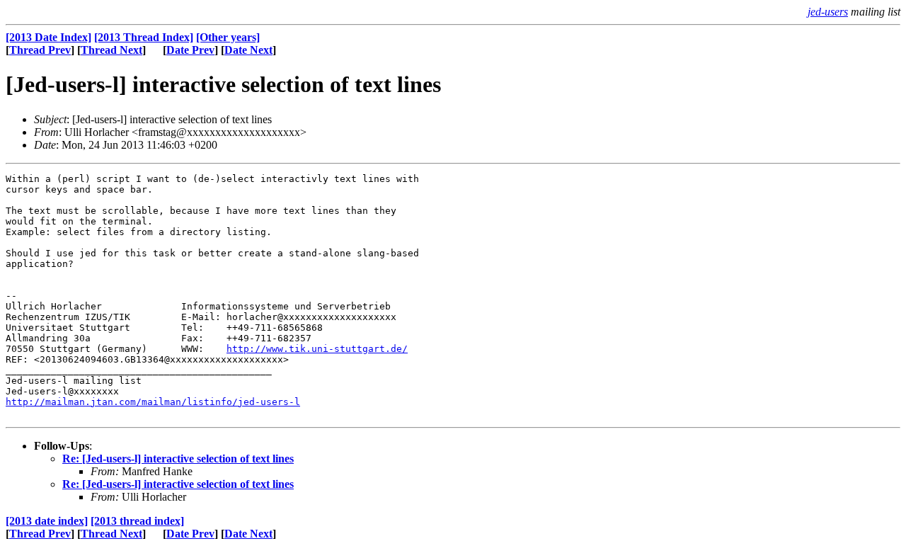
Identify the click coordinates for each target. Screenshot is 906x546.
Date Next (248, 50)
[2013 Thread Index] (143, 37)
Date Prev (190, 50)
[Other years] (228, 37)
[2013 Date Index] (48, 37)
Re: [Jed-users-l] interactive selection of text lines (178, 459)
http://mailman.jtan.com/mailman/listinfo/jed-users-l (153, 402)
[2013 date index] (47, 521)
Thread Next (111, 50)
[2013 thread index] (137, 521)
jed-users (828, 12)
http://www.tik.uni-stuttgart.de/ (317, 348)
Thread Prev (40, 50)
